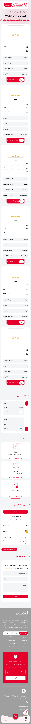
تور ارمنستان (11, 640)
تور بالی (25, 637)
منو (26, 720)
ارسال (15, 596)
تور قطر (12, 637)
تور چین (12, 644)
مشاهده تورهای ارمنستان (9, 549)
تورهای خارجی (23, 633)
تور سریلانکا (11, 647)
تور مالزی (25, 644)
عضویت (16, 678)
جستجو (5, 720)
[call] (15, 716)
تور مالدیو (24, 640)
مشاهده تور (22, 542)
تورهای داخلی (14, 633)
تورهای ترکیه (5, 633)
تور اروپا (25, 647)
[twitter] (21, 709)
